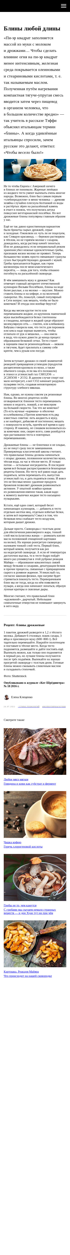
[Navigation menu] (63, 6)
